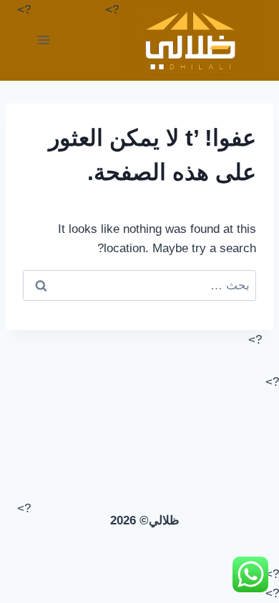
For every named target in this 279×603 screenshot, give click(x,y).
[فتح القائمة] (44, 40)
